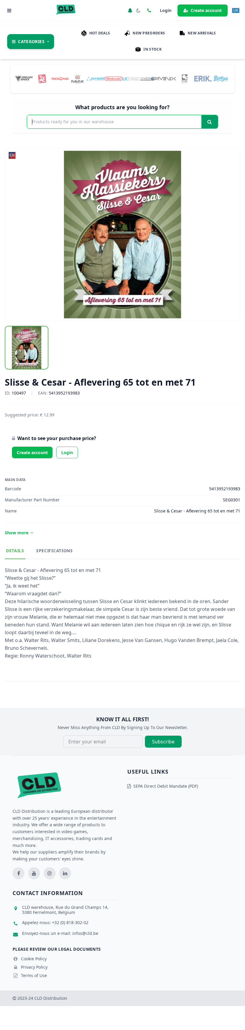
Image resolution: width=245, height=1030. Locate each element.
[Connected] (130, 10)
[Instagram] (50, 873)
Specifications (54, 550)
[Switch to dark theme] (138, 10)
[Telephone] (149, 10)
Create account (206, 10)
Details (15, 550)
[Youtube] (34, 873)
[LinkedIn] (65, 873)
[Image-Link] (24, 78)
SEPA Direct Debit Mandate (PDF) (165, 786)
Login (67, 452)
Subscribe (163, 741)
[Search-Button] (209, 121)
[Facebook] (18, 873)
